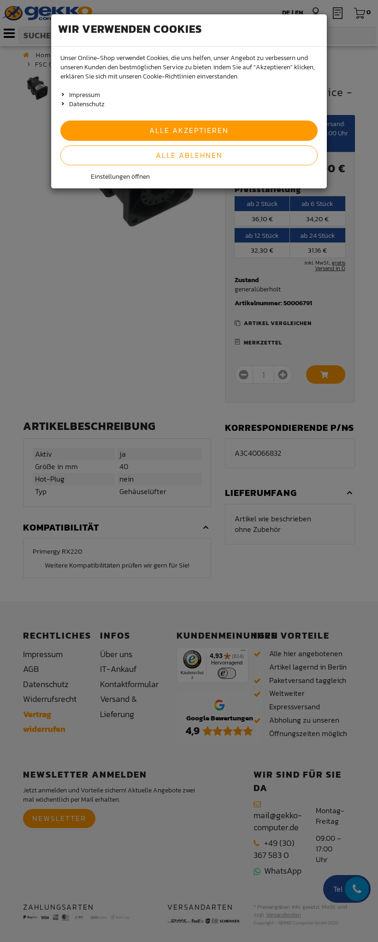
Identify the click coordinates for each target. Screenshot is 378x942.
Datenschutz (87, 104)
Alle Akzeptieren (189, 130)
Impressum (84, 95)
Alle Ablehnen (189, 155)
